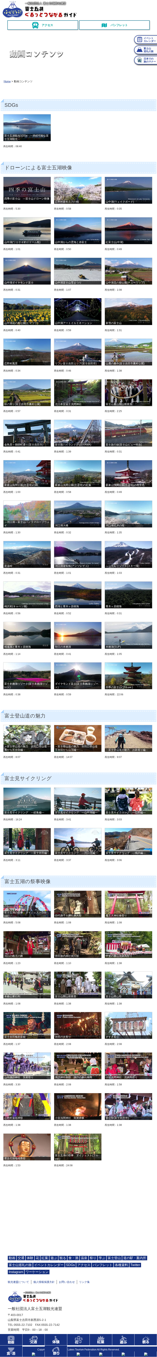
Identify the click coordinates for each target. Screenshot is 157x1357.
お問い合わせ (67, 1282)
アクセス (47, 25)
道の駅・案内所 (134, 1258)
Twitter (135, 1265)
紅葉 (44, 1258)
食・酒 (73, 1258)
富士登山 (114, 1258)
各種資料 (121, 1265)
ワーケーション (37, 1272)
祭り (93, 1258)
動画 (12, 1258)
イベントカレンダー (49, 1265)
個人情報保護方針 (44, 1282)
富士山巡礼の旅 (20, 1265)
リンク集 (84, 1282)
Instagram (16, 1272)
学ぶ (102, 1258)
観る (62, 1258)
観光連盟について (18, 1282)
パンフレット (119, 25)
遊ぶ (53, 1258)
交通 (21, 1258)
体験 (30, 1258)
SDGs (70, 1265)
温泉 (84, 1258)
